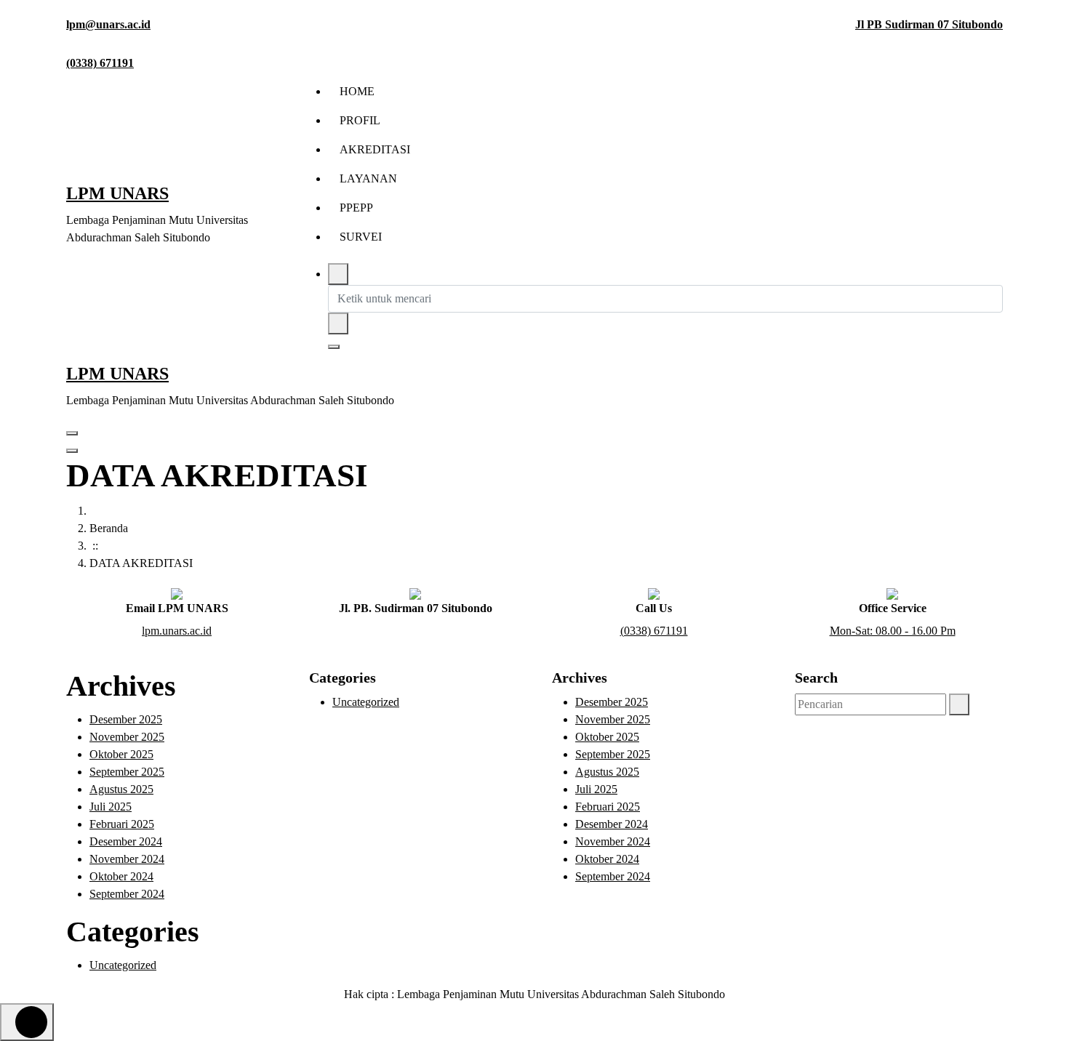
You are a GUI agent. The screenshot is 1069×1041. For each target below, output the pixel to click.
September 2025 (126, 771)
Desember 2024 (125, 841)
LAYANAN (368, 178)
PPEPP (356, 207)
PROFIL (360, 120)
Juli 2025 (110, 806)
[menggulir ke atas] (27, 1022)
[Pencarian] (959, 704)
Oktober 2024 (121, 876)
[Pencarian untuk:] (870, 704)
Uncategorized (122, 965)
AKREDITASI (375, 149)
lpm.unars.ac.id (177, 630)
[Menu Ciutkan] (72, 433)
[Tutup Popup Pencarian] (334, 347)
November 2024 (126, 859)
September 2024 (126, 894)
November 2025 (126, 737)
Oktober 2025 (121, 754)
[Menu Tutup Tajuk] (72, 451)
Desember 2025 (125, 719)
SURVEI (361, 236)
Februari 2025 (121, 824)
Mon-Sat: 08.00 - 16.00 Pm (893, 630)
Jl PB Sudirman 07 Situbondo (929, 24)
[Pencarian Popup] (338, 274)
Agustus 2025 (121, 789)
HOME (357, 91)
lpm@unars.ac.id (108, 24)
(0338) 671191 (100, 63)
